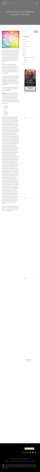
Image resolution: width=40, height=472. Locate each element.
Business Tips (25, 46)
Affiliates (6, 461)
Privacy (33, 461)
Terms (29, 461)
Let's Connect (29, 448)
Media (18, 461)
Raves (23, 55)
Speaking (24, 50)
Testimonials (12, 461)
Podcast (24, 43)
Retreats (26, 41)
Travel (23, 64)
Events (23, 48)
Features (24, 52)
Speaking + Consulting (29, 57)
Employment (23, 461)
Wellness (24, 39)
